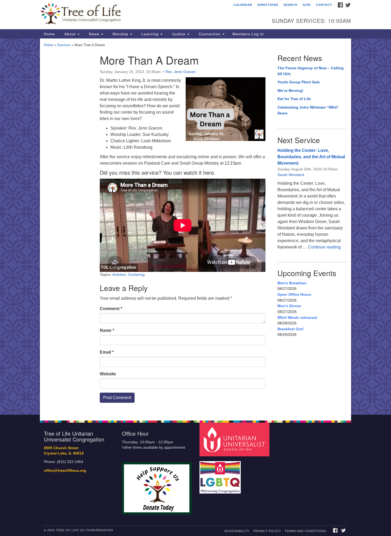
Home (49, 34)
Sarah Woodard (290, 175)
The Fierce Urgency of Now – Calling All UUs (310, 71)
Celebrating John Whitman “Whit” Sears (308, 110)
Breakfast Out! (290, 329)
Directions (267, 4)
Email (107, 352)
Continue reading (324, 247)
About (70, 34)
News (94, 34)
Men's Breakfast (291, 283)
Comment (111, 308)
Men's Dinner (289, 306)
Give (307, 4)
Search (290, 4)
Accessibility (236, 531)
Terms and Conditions (305, 531)
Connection (209, 34)
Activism (119, 274)
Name (107, 330)
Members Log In (248, 34)
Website (108, 374)
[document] (195, 226)
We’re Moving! (290, 90)
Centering (136, 274)
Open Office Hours (294, 294)
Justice (178, 34)
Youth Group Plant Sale (298, 82)
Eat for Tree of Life (294, 99)
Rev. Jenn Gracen (180, 72)
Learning (150, 34)
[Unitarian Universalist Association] (235, 439)
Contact (324, 4)
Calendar (243, 4)
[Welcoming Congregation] (220, 475)
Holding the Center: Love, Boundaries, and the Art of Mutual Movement (311, 156)
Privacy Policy (267, 531)
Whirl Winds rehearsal (297, 317)
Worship (120, 34)
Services (63, 45)
